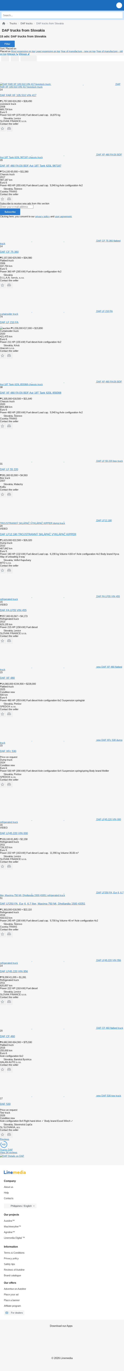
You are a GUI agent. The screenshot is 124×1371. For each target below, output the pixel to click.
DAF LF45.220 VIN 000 (14, 833)
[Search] (119, 15)
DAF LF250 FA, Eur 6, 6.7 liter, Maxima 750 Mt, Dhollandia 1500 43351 (42, 903)
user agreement (63, 216)
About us (8, 1187)
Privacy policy (11, 1258)
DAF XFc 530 (8, 751)
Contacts (8, 1198)
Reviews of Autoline (14, 1269)
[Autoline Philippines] (21, 5)
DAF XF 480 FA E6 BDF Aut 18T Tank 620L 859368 (30, 392)
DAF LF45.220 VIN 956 (14, 971)
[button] (119, 5)
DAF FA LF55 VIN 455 (13, 610)
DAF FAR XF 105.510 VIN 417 (18, 95)
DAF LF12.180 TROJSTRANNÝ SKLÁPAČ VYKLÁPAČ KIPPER (38, 534)
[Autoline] (4, 23)
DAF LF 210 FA (9, 322)
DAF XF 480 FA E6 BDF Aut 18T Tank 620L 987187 (30, 165)
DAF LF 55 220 (9, 469)
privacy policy (42, 216)
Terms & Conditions (14, 1252)
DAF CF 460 (7, 1036)
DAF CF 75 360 (9, 251)
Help (6, 1192)
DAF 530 (5, 1104)
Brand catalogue (12, 1275)
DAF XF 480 (7, 678)
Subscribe (10, 212)
